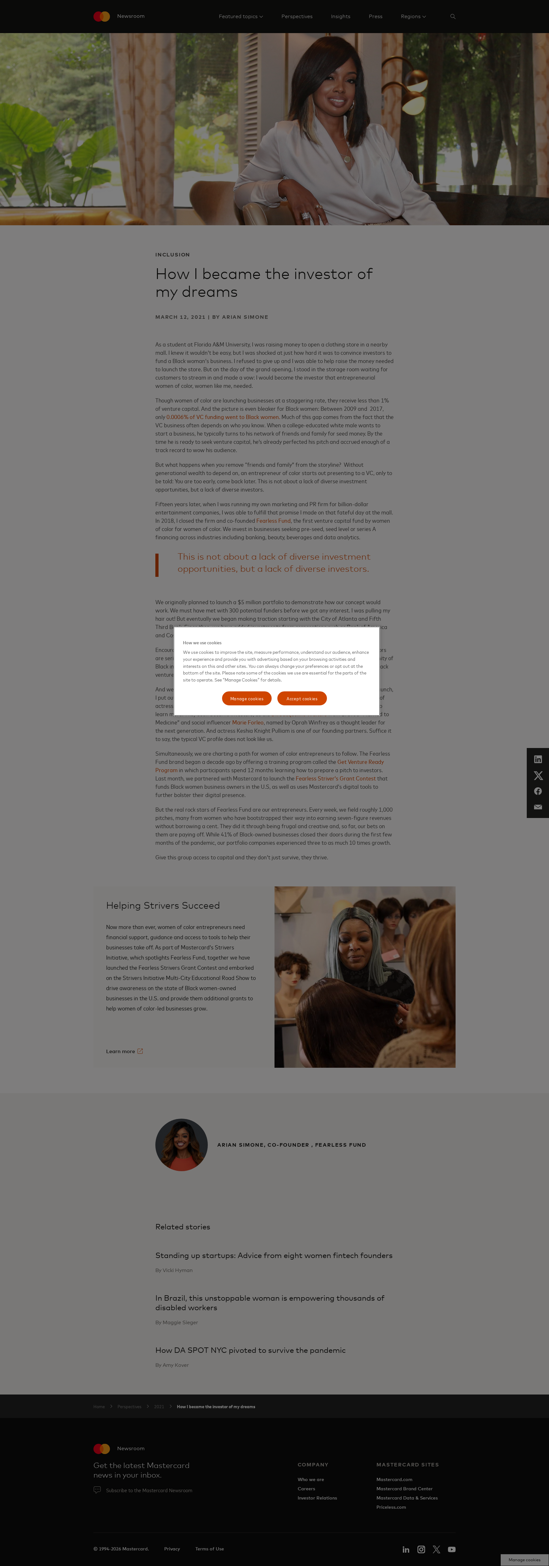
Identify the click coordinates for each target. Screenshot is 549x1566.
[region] (276, 671)
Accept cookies (302, 698)
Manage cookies (247, 698)
